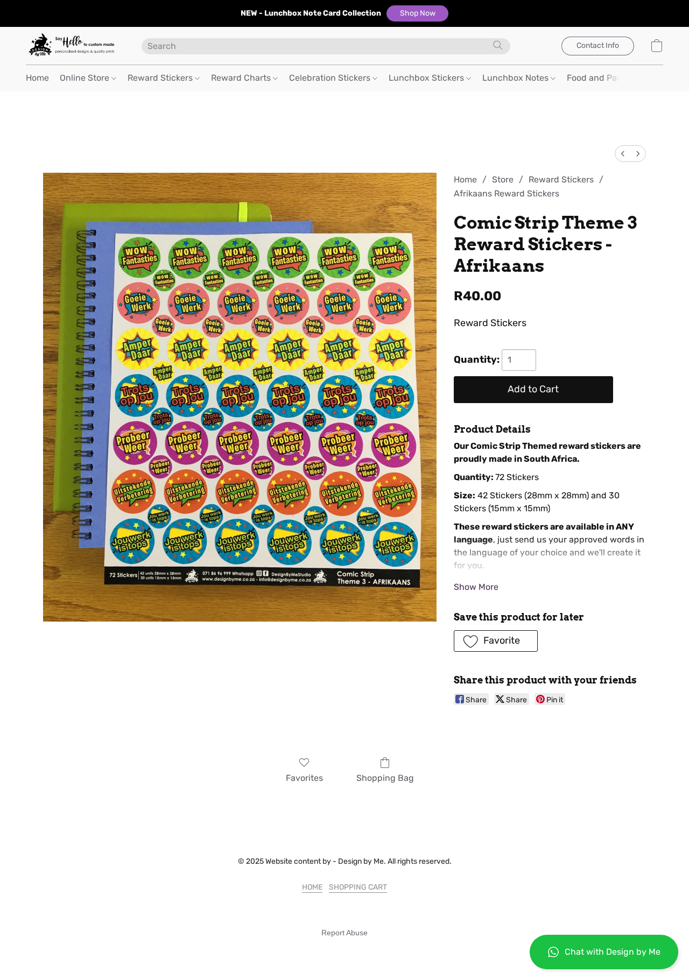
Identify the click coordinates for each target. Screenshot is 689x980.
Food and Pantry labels (614, 78)
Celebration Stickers (330, 78)
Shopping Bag (385, 778)
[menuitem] (622, 153)
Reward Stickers (161, 78)
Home (37, 78)
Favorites (304, 778)
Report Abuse (344, 932)
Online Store (85, 78)
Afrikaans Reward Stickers (506, 193)
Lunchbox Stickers (427, 78)
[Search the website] (498, 45)
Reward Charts (242, 78)
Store (503, 179)
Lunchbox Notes (516, 78)
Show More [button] (476, 587)
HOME (312, 887)
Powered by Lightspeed (344, 951)
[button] (417, 13)
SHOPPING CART (358, 887)
